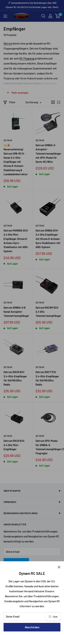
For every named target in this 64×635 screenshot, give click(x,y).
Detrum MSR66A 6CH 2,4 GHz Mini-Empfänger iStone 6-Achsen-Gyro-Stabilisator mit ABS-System (16, 241)
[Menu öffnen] (5, 16)
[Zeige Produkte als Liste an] (58, 102)
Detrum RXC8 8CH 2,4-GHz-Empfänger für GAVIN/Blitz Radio (15, 378)
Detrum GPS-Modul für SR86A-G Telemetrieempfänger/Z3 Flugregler (48, 447)
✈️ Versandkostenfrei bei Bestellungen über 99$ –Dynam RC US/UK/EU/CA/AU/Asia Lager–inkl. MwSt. (32, 5)
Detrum (8, 43)
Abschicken (32, 627)
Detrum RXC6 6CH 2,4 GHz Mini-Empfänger (14, 445)
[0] (57, 16)
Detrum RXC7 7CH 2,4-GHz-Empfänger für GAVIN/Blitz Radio (47, 378)
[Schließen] (59, 566)
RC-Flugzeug (26, 58)
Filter (12, 102)
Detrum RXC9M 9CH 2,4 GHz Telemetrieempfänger (48, 312)
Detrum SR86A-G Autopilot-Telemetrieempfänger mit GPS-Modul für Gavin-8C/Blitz (48, 153)
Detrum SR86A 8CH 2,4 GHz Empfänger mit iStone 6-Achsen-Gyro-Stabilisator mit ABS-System (48, 239)
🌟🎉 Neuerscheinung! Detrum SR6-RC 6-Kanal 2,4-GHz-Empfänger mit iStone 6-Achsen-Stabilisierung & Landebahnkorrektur (16, 160)
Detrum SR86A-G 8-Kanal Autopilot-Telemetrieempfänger (16, 312)
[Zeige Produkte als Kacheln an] (53, 102)
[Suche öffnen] (43, 16)
